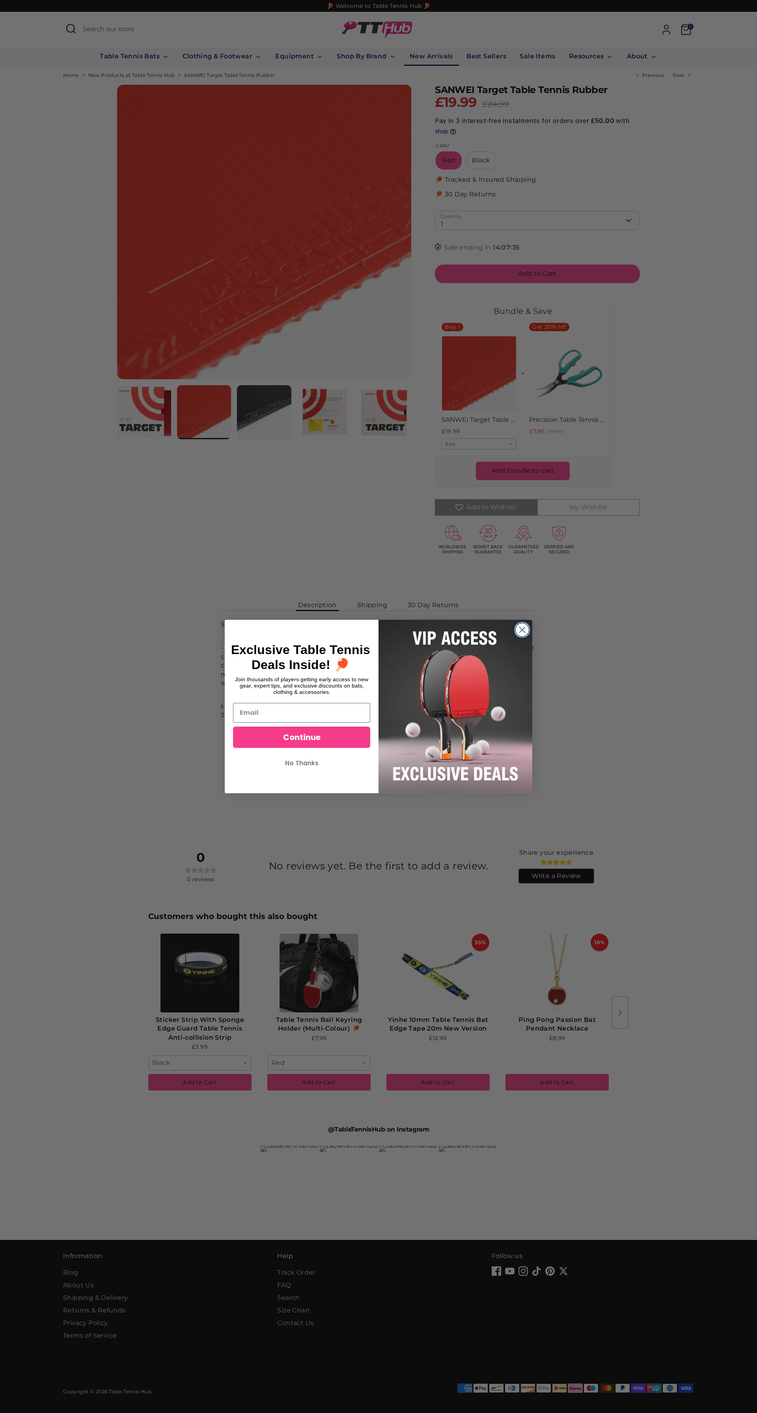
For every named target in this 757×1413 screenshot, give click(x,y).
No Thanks (302, 763)
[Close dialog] (522, 630)
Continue (302, 737)
